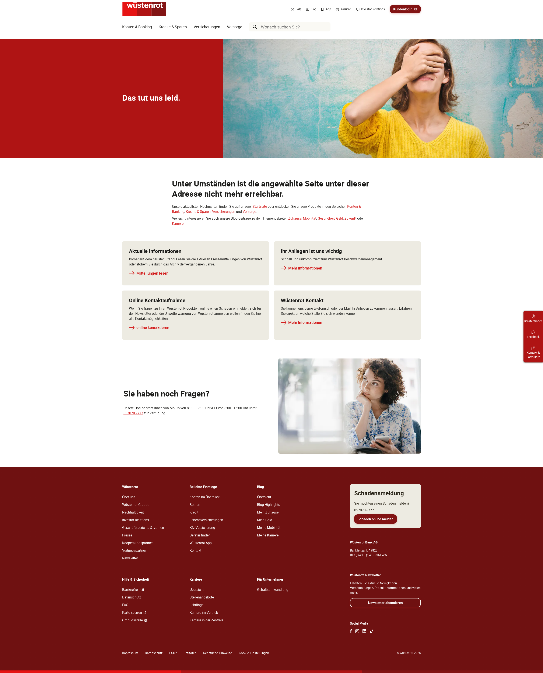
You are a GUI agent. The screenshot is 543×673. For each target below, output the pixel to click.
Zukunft (350, 218)
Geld (339, 218)
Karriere (177, 223)
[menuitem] (137, 26)
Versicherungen (223, 211)
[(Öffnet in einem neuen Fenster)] (351, 631)
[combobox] (290, 27)
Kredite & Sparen (198, 211)
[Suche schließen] (326, 27)
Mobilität (309, 218)
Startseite (260, 206)
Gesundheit (326, 218)
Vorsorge (249, 211)
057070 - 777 (133, 413)
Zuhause (294, 218)
